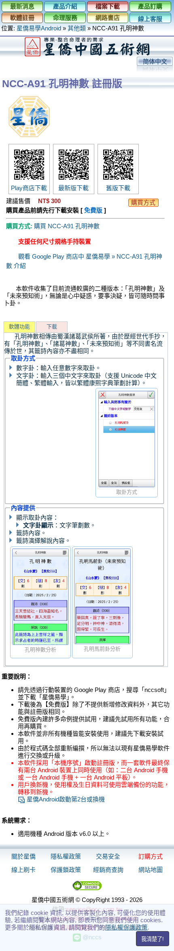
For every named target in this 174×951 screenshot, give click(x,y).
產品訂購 (150, 6)
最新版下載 (73, 187)
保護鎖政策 (66, 869)
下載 (52, 326)
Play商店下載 (29, 187)
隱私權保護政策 (126, 927)
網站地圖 (150, 869)
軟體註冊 (22, 17)
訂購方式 (150, 856)
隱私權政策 (66, 856)
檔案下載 (107, 6)
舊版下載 (118, 187)
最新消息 (22, 6)
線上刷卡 (23, 869)
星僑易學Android (39, 28)
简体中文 (155, 61)
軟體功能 (19, 326)
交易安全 (108, 856)
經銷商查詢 (108, 869)
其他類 (77, 28)
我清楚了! (152, 939)
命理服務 (65, 17)
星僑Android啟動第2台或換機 (65, 799)
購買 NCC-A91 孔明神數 (67, 226)
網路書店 (107, 17)
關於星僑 (23, 856)
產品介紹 (65, 6)
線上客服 (150, 18)
